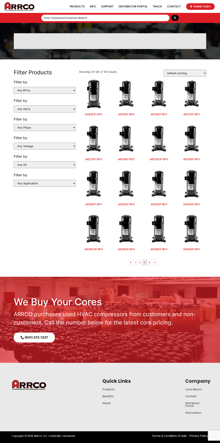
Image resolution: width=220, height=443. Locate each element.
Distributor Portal (133, 6)
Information (193, 413)
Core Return (193, 389)
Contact (174, 6)
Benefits (107, 396)
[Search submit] (175, 18)
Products (77, 6)
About (106, 403)
